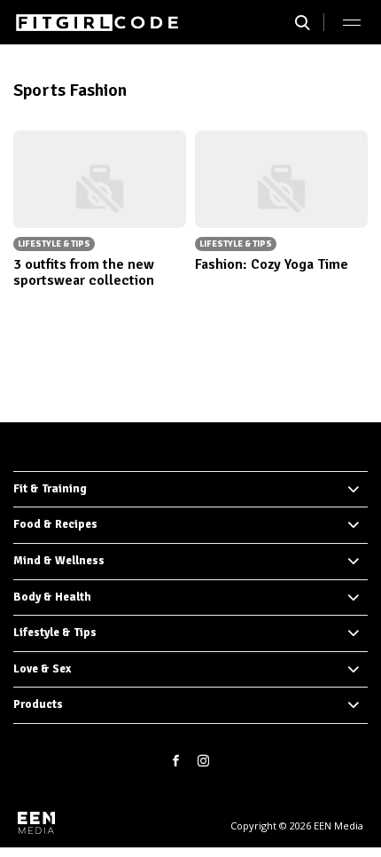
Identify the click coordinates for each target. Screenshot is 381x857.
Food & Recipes (55, 524)
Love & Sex (42, 669)
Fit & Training (50, 489)
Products (38, 704)
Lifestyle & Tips (55, 632)
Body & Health (52, 597)
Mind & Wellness (59, 561)
